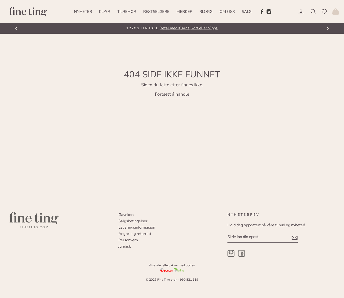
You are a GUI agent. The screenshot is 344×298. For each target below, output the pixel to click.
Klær (104, 11)
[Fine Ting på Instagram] (269, 11)
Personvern (128, 240)
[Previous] (16, 28)
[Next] (327, 28)
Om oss (227, 11)
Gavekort (126, 214)
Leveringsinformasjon (136, 227)
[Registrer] (295, 237)
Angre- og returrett (134, 233)
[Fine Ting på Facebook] (262, 11)
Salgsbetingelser (132, 221)
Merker (184, 11)
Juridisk (124, 246)
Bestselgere (156, 11)
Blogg (205, 11)
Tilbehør (126, 11)
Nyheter (83, 11)
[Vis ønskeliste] (324, 11)
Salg (247, 11)
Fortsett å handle (172, 94)
